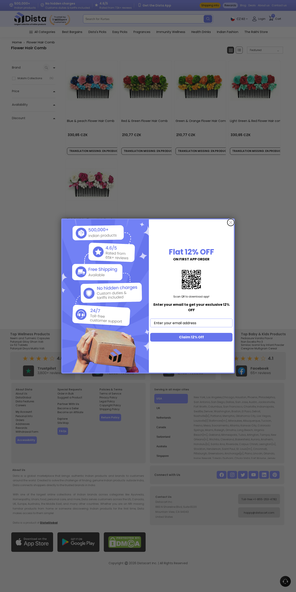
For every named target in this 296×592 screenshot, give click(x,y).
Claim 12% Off (191, 337)
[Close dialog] (230, 222)
